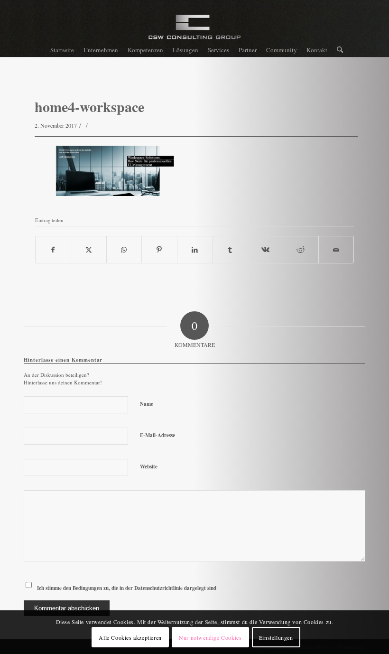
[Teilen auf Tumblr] (230, 249)
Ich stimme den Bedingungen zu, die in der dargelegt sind (126, 588)
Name (146, 404)
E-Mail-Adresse (157, 435)
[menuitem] (62, 50)
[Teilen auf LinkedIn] (195, 249)
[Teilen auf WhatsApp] (124, 249)
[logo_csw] (195, 30)
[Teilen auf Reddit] (300, 249)
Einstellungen (276, 637)
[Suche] (337, 50)
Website (148, 466)
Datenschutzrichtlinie (158, 588)
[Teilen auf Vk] (265, 249)
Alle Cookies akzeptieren (130, 637)
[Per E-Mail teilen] (336, 249)
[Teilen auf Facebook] (53, 249)
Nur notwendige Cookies (210, 637)
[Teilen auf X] (88, 249)
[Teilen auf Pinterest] (159, 249)
